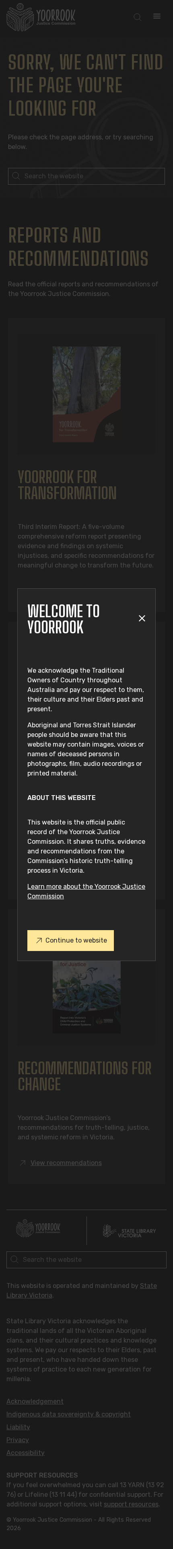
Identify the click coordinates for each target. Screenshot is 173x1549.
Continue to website (76, 940)
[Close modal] (141, 619)
